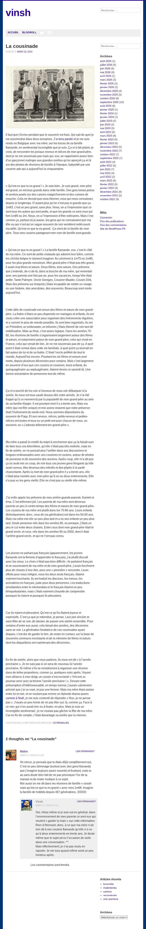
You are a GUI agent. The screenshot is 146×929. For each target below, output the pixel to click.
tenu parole (66, 138)
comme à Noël (15, 698)
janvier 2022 (107, 188)
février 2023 (107, 139)
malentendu (110, 887)
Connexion (106, 217)
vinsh (18, 12)
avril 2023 (105, 132)
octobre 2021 (107, 199)
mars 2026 (106, 79)
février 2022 (107, 184)
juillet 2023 (106, 120)
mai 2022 (105, 173)
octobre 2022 (107, 154)
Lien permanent (85, 751)
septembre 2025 (109, 102)
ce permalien (61, 723)
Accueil (13, 32)
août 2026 (105, 61)
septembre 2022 (109, 158)
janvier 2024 (107, 117)
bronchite (108, 884)
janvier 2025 (107, 109)
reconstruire (110, 895)
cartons (107, 891)
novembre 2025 (109, 94)
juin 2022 (105, 169)
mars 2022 (106, 180)
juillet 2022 (106, 165)
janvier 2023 (107, 143)
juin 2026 (105, 68)
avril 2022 (105, 176)
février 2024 (107, 113)
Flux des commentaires (113, 225)
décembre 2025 (109, 90)
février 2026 (107, 83)
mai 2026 (105, 72)
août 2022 (105, 161)
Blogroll (29, 32)
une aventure (110, 899)
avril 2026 (105, 76)
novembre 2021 (109, 195)
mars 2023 (106, 135)
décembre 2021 (109, 191)
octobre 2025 (107, 98)
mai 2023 (105, 128)
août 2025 (105, 105)
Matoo (24, 751)
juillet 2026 (106, 64)
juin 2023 (105, 124)
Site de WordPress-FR (112, 228)
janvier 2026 (107, 87)
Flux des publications (112, 221)
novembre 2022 (109, 150)
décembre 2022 (109, 146)
